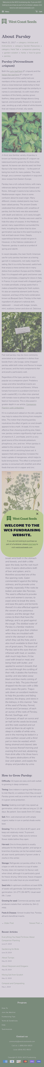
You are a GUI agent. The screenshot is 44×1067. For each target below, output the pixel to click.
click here (32, 544)
